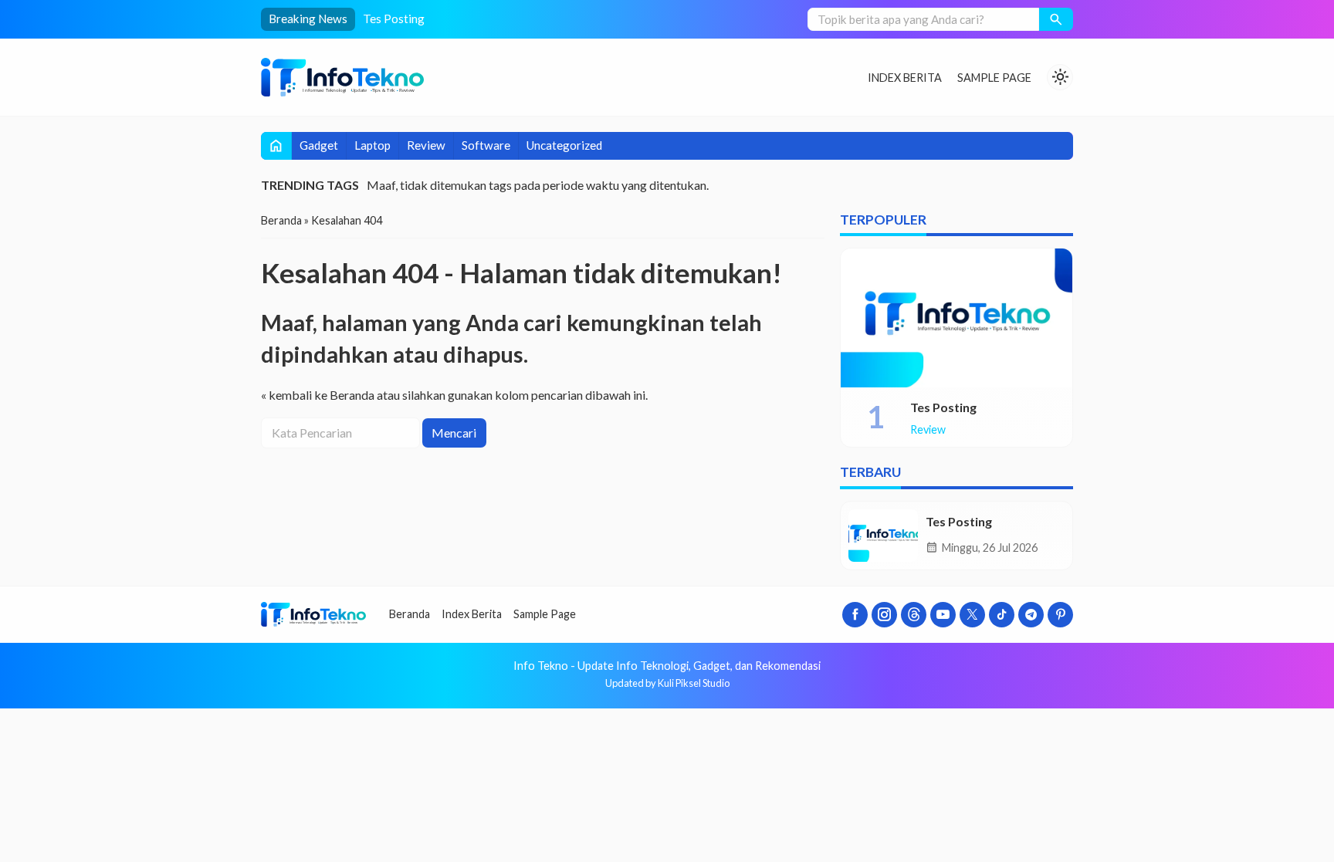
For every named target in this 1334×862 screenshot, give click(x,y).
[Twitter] (972, 614)
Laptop (372, 145)
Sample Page (994, 77)
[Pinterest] (1060, 614)
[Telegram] (1031, 614)
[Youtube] (943, 614)
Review (426, 145)
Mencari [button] (454, 432)
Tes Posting (394, 18)
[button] (1056, 19)
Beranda (409, 613)
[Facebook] (855, 614)
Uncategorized (564, 145)
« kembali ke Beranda (317, 394)
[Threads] (913, 614)
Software (486, 145)
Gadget (319, 145)
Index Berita (905, 77)
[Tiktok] (1001, 614)
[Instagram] (884, 614)
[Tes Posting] (956, 317)
